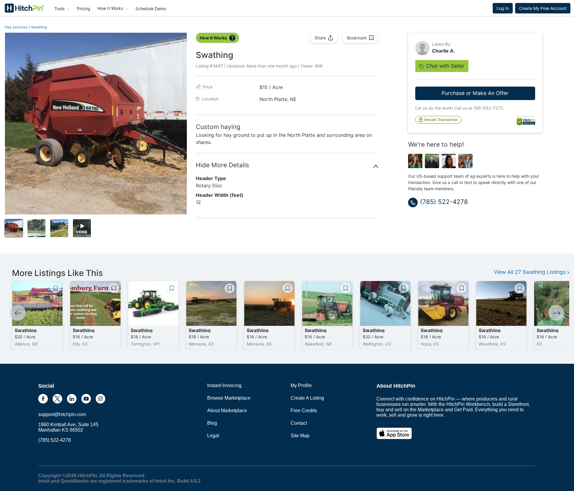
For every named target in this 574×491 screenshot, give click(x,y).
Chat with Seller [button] (445, 66)
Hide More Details (222, 165)
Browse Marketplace (229, 398)
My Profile (301, 385)
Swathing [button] (39, 27)
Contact (299, 423)
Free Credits (304, 410)
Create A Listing (307, 398)
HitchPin (20, 8)
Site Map (300, 435)
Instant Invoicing (224, 385)
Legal (213, 435)
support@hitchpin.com (62, 414)
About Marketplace (227, 410)
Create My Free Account (543, 8)
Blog (212, 423)
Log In (503, 8)
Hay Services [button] (16, 27)
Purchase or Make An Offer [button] (475, 93)
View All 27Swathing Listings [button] (530, 272)
